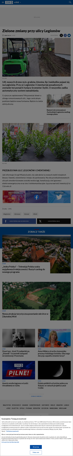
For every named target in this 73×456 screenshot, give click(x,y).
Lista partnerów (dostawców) (10, 442)
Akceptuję (36, 447)
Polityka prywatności (12, 431)
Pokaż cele (36, 452)
